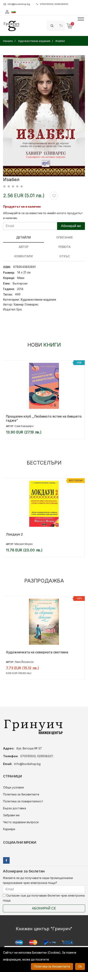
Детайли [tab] (23, 237)
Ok (80, 966)
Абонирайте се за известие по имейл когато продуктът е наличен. (43, 215)
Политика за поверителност (23, 801)
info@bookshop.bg (19, 4)
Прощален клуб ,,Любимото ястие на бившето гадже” (44, 418)
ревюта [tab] (65, 247)
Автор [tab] (23, 247)
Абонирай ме (71, 226)
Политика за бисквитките (21, 794)
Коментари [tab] (23, 256)
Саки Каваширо (24, 426)
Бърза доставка (14, 808)
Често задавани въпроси (21, 822)
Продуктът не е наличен (22, 206)
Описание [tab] (64, 237)
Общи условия (13, 787)
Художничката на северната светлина (37, 652)
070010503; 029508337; (54, 4)
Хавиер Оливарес (26, 304)
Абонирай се (44, 908)
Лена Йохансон (24, 661)
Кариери (9, 829)
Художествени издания (38, 299)
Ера (19, 309)
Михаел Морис (24, 543)
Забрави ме (11, 815)
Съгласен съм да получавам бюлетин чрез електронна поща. (44, 898)
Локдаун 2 (14, 534)
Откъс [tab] (64, 256)
